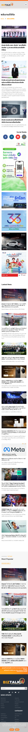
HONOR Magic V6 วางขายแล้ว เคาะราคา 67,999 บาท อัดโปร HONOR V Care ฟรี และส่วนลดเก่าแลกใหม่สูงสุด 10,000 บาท (14, 510)
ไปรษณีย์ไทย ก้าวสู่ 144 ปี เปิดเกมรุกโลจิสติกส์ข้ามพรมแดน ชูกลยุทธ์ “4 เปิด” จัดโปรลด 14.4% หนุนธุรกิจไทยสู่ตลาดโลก (14, 330)
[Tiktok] (24, 137)
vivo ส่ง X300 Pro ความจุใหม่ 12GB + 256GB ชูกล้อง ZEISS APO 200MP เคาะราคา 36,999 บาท (13, 382)
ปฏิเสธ (17, 729)
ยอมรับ (11, 729)
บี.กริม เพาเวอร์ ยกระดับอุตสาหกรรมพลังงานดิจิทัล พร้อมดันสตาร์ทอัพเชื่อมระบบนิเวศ (13, 82)
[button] (26, 4)
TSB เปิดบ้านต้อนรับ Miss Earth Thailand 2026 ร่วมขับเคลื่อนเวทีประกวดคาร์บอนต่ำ (13, 358)
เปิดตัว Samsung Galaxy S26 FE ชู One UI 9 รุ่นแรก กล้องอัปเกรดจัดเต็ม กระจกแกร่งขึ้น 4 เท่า (14, 537)
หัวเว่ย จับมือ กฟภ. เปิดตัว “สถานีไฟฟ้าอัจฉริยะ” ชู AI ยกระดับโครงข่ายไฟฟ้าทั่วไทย (14, 47)
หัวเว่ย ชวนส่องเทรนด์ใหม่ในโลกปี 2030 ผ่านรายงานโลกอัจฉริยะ (12, 121)
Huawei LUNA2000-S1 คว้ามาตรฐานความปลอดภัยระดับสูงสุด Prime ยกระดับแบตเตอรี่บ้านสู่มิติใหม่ (14, 432)
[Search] (25, 688)
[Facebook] (9, 692)
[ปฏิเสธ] (25, 727)
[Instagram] (11, 137)
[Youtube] (18, 137)
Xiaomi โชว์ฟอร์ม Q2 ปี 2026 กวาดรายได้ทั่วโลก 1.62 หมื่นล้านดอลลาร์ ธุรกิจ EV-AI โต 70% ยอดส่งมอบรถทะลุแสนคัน (14, 305)
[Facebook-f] (5, 137)
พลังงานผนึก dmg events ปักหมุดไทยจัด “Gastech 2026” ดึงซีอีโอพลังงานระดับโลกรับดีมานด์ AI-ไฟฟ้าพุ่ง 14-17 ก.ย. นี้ (14, 408)
